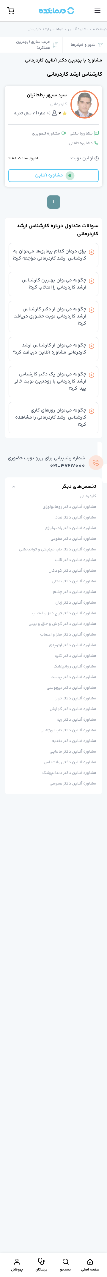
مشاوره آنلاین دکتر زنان (75, 602)
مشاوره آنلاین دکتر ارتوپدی (72, 645)
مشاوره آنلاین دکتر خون (75, 698)
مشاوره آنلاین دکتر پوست (73, 677)
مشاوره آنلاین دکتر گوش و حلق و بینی (62, 624)
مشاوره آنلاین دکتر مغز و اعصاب (68, 634)
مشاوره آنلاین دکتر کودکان (72, 571)
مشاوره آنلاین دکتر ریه (76, 720)
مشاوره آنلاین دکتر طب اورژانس (68, 730)
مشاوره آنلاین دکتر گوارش (73, 709)
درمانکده (100, 29)
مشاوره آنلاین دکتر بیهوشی (71, 688)
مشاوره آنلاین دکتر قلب (75, 560)
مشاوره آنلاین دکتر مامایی (73, 751)
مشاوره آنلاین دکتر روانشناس (70, 762)
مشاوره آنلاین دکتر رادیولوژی (70, 528)
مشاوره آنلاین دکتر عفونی (73, 539)
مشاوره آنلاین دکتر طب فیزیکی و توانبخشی (57, 549)
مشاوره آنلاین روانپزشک (75, 666)
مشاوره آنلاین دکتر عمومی (73, 783)
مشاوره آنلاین (78, 29)
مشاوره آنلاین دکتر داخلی (74, 581)
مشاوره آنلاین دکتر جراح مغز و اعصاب (64, 613)
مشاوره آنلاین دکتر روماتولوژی (69, 507)
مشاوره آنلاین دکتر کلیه (75, 656)
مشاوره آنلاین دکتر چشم (74, 592)
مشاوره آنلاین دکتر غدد (75, 517)
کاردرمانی (88, 496)
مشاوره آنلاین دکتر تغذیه (74, 741)
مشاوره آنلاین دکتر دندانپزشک (69, 773)
